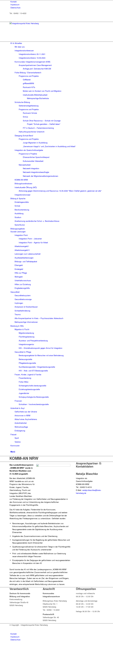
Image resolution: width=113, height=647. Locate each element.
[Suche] (11, 448)
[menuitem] (56, 1)
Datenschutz (15, 7)
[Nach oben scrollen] (0, 645)
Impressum (14, 4)
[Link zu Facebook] (11, 37)
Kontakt (13, 1)
